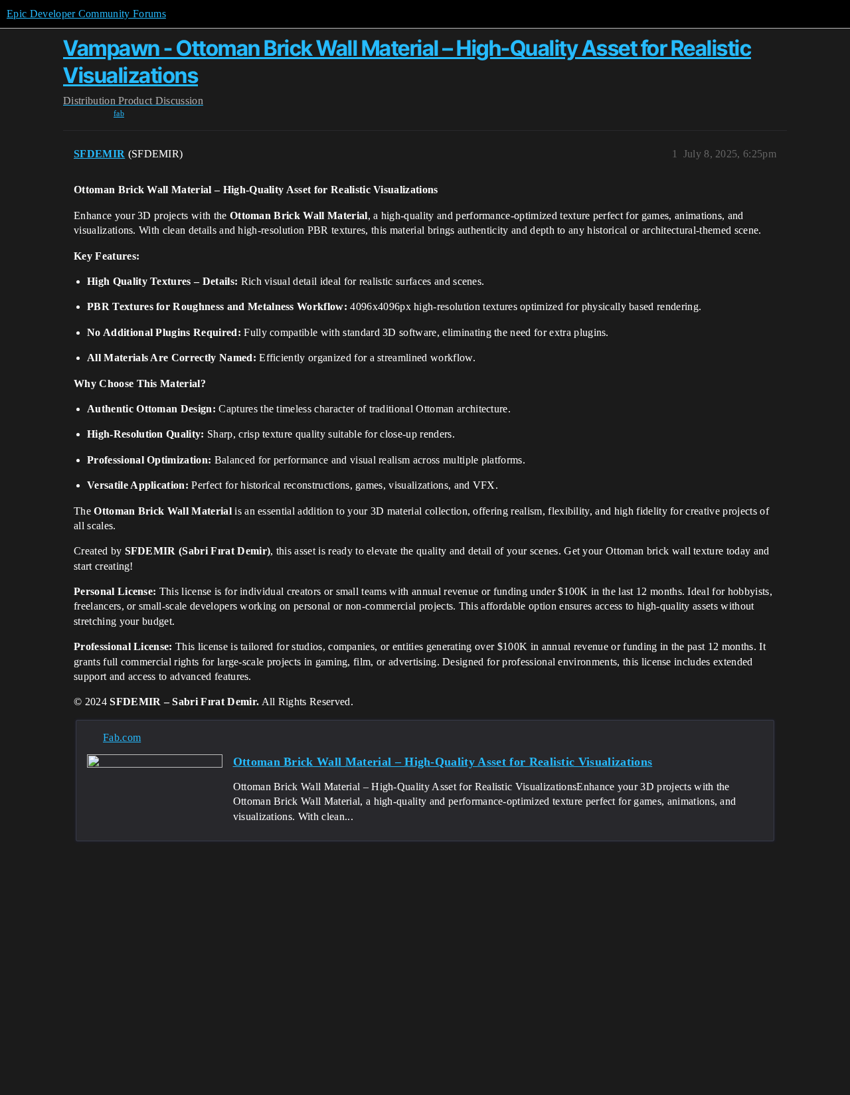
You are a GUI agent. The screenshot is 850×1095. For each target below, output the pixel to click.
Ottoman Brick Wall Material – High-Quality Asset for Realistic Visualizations (443, 761)
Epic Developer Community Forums (86, 13)
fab (119, 113)
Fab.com (122, 737)
